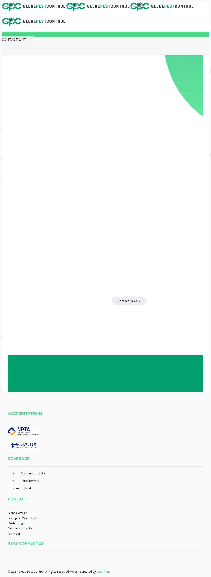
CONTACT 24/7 (14, 39)
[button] (129, 301)
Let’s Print (103, 572)
